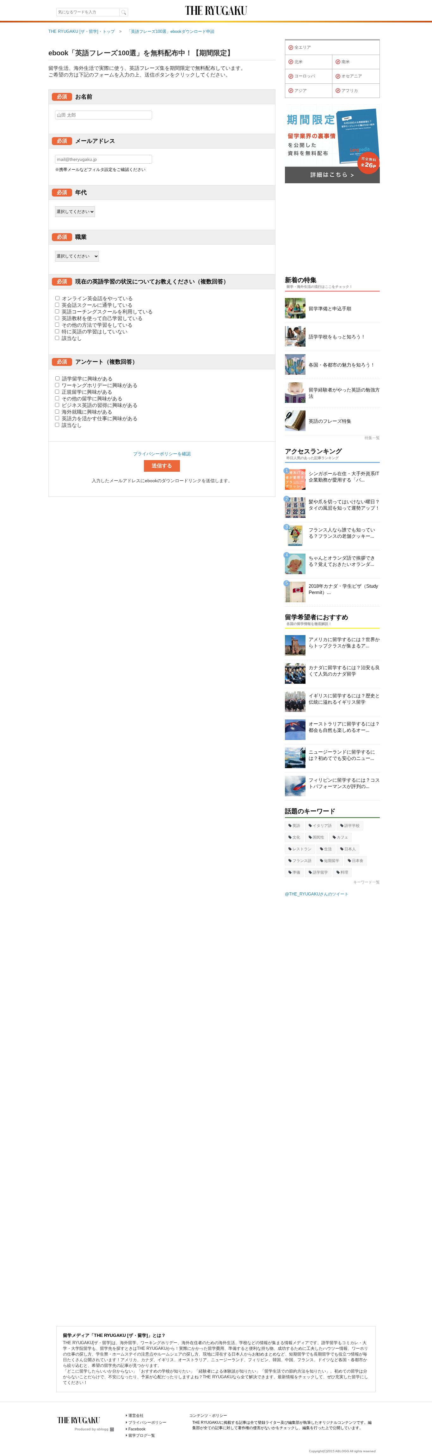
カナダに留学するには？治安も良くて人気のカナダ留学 (344, 670)
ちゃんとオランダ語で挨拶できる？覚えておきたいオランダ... (342, 561)
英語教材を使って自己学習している (101, 318)
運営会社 (136, 1415)
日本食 (357, 860)
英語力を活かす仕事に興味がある (99, 418)
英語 (296, 825)
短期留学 (331, 860)
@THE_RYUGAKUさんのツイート (317, 894)
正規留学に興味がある (86, 392)
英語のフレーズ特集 (330, 421)
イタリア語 (322, 825)
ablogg (102, 1429)
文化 (296, 837)
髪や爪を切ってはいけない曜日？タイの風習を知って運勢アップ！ (344, 505)
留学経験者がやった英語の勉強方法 (344, 393)
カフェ (342, 837)
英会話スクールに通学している (96, 305)
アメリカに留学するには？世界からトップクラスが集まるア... (344, 642)
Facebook (136, 1429)
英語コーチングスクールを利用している (106, 311)
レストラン (302, 849)
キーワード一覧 (366, 882)
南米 (346, 61)
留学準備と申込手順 (330, 308)
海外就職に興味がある (86, 412)
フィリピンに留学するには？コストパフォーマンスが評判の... (344, 783)
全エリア (302, 47)
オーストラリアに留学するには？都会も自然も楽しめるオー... (344, 727)
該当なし (71, 338)
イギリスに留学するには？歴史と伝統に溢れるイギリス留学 (344, 699)
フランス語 (302, 860)
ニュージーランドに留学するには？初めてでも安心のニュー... (342, 755)
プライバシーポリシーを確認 (162, 453)
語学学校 (352, 825)
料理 (344, 872)
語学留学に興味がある (87, 378)
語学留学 (320, 872)
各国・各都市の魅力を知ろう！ (342, 364)
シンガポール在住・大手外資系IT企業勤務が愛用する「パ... (344, 476)
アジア (300, 90)
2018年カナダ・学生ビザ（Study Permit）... (343, 589)
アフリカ (350, 90)
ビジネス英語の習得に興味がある (99, 405)
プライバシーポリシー (147, 1422)
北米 (298, 61)
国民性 (318, 837)
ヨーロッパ (304, 76)
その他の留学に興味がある (91, 398)
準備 (296, 872)
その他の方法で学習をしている (96, 325)
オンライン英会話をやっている (97, 298)
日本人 (350, 849)
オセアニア (352, 76)
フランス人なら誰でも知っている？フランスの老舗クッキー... (342, 533)
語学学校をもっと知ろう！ (337, 336)
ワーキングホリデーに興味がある (99, 385)
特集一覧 (372, 438)
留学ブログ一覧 (141, 1435)
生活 (328, 849)
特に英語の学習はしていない (93, 331)
